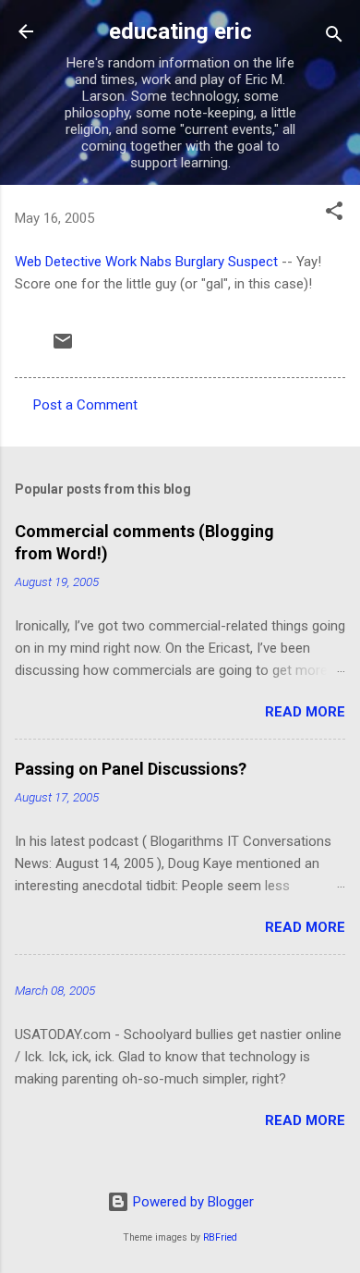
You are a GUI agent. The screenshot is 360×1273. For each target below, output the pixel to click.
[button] (334, 214)
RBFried (220, 1237)
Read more (305, 712)
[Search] (334, 37)
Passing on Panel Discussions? (130, 768)
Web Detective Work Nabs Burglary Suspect (146, 261)
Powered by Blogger (191, 1201)
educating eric (180, 31)
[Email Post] (63, 347)
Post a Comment (85, 405)
